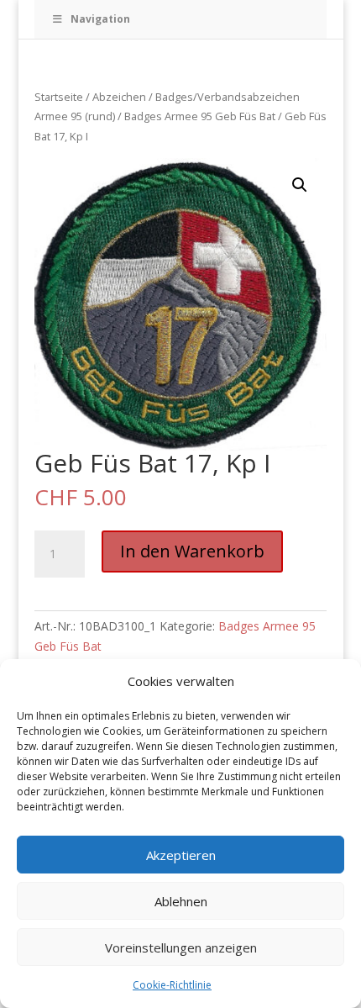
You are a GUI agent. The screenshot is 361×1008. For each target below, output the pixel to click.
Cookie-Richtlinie (172, 985)
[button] (300, 185)
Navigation (100, 19)
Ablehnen (180, 901)
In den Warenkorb (192, 551)
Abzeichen (119, 96)
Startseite (58, 96)
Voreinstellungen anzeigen (181, 947)
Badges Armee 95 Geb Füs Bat (199, 116)
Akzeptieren (181, 855)
